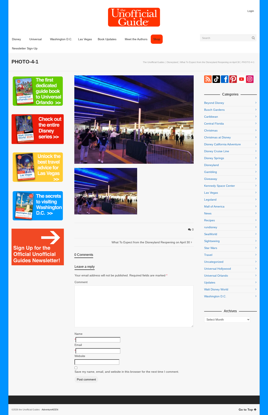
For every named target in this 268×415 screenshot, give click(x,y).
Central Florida (214, 123)
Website (80, 356)
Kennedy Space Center (219, 185)
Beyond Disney (214, 102)
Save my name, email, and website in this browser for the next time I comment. (127, 371)
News (207, 213)
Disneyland (172, 62)
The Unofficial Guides (154, 62)
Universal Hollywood (217, 268)
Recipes (209, 220)
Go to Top (246, 409)
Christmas (211, 130)
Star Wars (210, 248)
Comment (81, 282)
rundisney (210, 227)
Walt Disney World (216, 289)
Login (250, 11)
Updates (209, 282)
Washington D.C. (215, 296)
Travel (208, 254)
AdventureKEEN (50, 409)
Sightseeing (212, 241)
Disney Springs (214, 158)
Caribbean (211, 116)
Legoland (210, 199)
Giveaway (210, 178)
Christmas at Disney (217, 137)
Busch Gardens (214, 109)
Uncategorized (213, 261)
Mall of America (214, 206)
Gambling (210, 172)
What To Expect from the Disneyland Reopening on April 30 (210, 62)
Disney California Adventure (222, 144)
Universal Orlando (216, 275)
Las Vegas (211, 192)
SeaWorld (210, 234)
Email (78, 345)
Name (78, 333)
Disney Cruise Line (216, 151)
